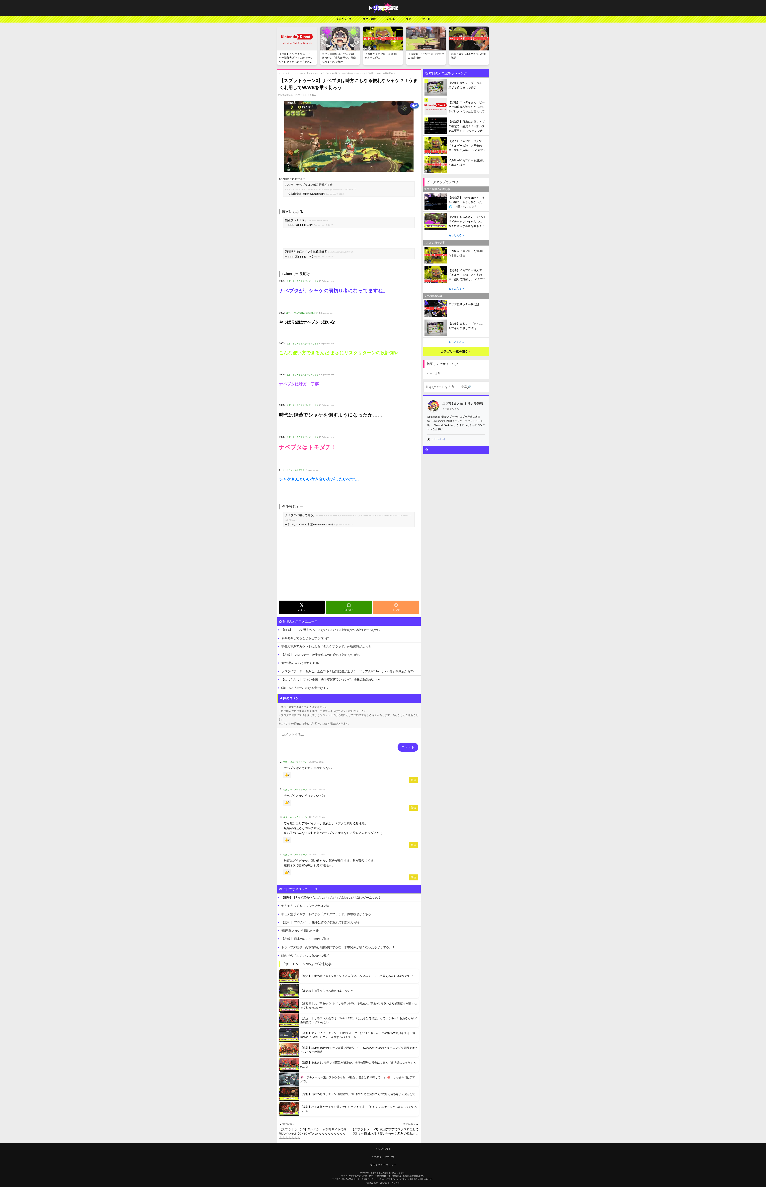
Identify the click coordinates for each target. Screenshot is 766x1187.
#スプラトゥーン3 (293, 189)
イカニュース (344, 19)
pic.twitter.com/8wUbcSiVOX (340, 252)
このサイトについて (383, 1156)
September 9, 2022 (335, 194)
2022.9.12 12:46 (317, 817)
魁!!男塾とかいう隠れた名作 (300, 663)
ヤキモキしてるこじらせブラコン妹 (305, 638)
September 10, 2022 (323, 225)
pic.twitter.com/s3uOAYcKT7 (343, 189)
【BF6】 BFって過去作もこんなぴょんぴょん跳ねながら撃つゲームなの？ (331, 629)
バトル (391, 19)
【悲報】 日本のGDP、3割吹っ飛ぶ (305, 938)
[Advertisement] (349, 569)
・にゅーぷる (432, 373)
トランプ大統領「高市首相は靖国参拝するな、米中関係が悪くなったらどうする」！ (338, 947)
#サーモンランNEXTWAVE (342, 515)
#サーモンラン (322, 515)
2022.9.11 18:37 (316, 762)
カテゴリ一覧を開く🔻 (456, 351)
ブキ (408, 19)
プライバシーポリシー (383, 1164)
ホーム (282, 73)
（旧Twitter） (438, 439)
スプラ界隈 (369, 19)
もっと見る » (456, 235)
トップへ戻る (383, 1148)
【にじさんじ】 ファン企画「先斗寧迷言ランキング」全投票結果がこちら (331, 679)
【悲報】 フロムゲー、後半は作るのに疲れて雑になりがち (320, 654)
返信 (413, 780)
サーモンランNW (295, 73)
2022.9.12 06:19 (317, 789)
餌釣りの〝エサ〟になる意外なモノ (305, 688)
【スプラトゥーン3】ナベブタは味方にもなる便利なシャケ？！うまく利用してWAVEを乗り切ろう (350, 73)
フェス (426, 19)
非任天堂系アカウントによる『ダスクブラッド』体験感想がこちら (326, 646)
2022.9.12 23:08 (317, 854)
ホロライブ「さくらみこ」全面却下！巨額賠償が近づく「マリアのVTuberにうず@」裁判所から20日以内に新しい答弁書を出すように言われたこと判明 (351, 671)
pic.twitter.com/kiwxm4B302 (317, 220)
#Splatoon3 (307, 189)
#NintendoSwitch (321, 189)
